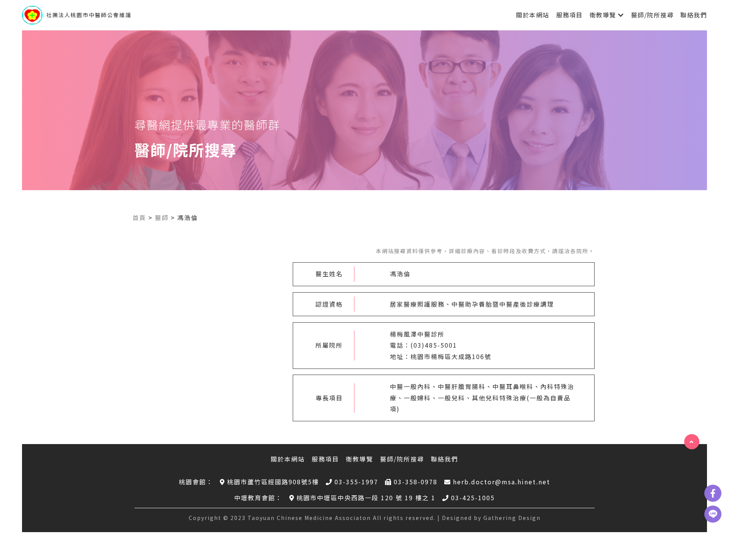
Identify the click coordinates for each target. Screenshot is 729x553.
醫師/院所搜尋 (652, 14)
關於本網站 (532, 14)
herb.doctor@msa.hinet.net (501, 481)
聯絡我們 (693, 14)
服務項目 (569, 14)
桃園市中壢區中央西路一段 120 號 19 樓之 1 (366, 497)
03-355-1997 (356, 481)
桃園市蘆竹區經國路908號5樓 (273, 481)
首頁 (139, 217)
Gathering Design (512, 517)
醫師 (162, 217)
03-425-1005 (473, 497)
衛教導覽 (603, 14)
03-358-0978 (415, 481)
